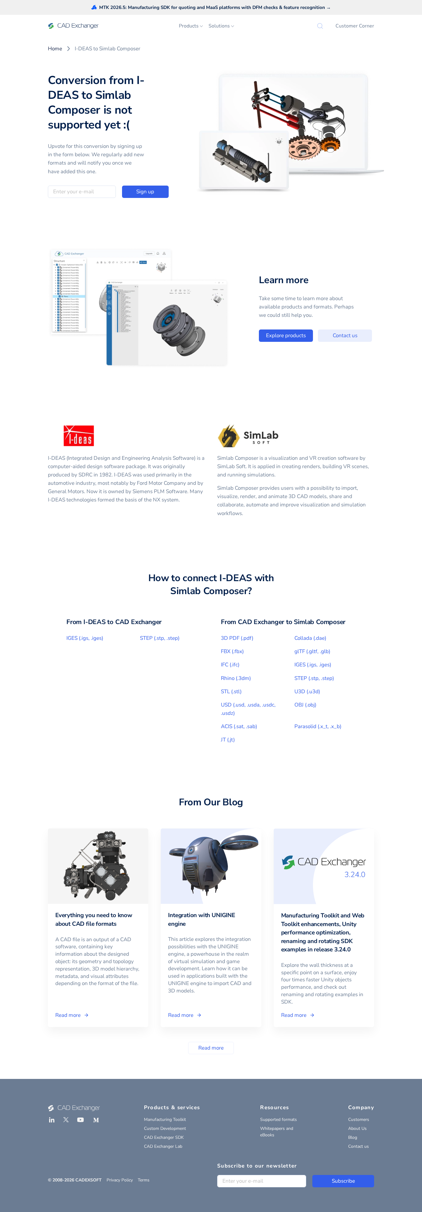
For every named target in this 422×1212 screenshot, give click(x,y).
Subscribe (343, 1181)
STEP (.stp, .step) (159, 638)
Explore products (286, 335)
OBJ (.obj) (305, 704)
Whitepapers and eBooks (276, 1132)
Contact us (345, 335)
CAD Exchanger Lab (163, 1146)
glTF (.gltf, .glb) (312, 651)
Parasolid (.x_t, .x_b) (317, 726)
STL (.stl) (231, 691)
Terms (144, 1180)
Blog (352, 1137)
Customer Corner (354, 26)
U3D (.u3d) (307, 691)
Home (55, 48)
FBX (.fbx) (232, 651)
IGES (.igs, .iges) (84, 638)
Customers (358, 1119)
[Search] (320, 25)
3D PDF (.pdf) (237, 638)
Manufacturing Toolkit (165, 1119)
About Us (357, 1128)
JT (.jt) (228, 739)
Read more (211, 1047)
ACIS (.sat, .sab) (239, 726)
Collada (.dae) (310, 638)
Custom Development (165, 1128)
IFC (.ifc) (230, 664)
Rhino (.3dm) (236, 678)
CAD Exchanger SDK (164, 1137)
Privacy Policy (120, 1180)
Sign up (145, 191)
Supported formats (278, 1119)
